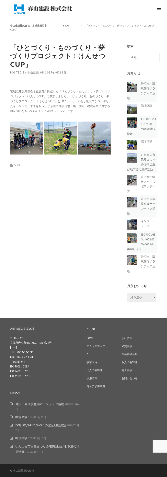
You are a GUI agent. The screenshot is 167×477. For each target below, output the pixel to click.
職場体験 (146, 105)
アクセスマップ (96, 346)
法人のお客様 (94, 370)
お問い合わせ (129, 378)
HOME (90, 338)
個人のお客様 (129, 362)
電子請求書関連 (96, 386)
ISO (88, 354)
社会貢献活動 (129, 354)
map (13, 347)
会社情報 (127, 338)
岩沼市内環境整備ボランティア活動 (39, 404)
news (17, 165)
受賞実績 (127, 346)
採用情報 (92, 378)
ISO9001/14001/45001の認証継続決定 (40, 425)
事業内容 (92, 362)
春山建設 (33, 72)
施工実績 (127, 370)
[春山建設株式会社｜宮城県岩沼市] (42, 8)
